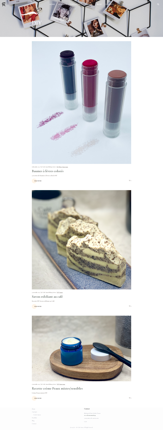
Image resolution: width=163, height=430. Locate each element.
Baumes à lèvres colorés (48, 171)
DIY (58, 167)
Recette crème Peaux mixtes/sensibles (57, 388)
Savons (61, 292)
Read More (37, 181)
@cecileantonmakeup (90, 415)
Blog (33, 421)
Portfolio (34, 418)
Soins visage (65, 167)
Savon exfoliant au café (47, 297)
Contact (34, 423)
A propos (34, 412)
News (60, 167)
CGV (85, 422)
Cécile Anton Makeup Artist (49, 167)
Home (33, 409)
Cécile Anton (37, 415)
